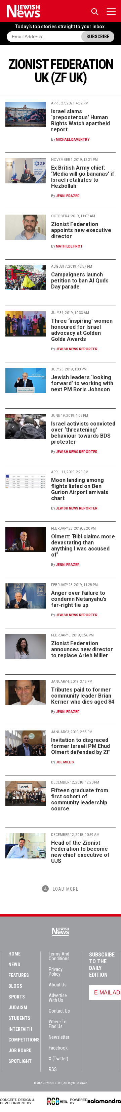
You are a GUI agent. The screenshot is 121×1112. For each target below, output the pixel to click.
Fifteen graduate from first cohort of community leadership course (79, 799)
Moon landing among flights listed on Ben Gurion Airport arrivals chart (79, 489)
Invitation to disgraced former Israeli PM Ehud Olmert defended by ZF (80, 746)
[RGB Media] (58, 1101)
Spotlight (20, 1061)
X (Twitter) (58, 1058)
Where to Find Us (58, 1024)
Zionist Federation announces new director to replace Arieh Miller (82, 649)
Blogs (15, 986)
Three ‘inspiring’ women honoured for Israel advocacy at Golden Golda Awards (82, 330)
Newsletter (59, 1037)
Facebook (58, 1048)
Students (19, 1018)
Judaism (17, 1007)
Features (18, 975)
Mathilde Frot (69, 246)
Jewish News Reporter (76, 349)
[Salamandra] (104, 1101)
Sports (16, 996)
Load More (66, 889)
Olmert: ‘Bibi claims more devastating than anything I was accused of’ (83, 545)
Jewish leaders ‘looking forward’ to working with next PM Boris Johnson (82, 383)
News (14, 964)
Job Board (20, 1050)
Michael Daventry (72, 139)
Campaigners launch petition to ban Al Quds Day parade (80, 280)
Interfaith (20, 1029)
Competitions (24, 1039)
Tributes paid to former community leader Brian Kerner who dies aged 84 (82, 695)
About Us (58, 984)
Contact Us (59, 1011)
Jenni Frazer (68, 196)
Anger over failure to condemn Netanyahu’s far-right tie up (79, 599)
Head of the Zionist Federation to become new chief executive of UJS (80, 852)
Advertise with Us (58, 998)
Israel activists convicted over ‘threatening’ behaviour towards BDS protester (83, 432)
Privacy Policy (56, 972)
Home (14, 954)
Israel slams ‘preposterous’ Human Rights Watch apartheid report (80, 120)
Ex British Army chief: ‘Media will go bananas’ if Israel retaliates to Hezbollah (82, 177)
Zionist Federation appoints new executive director (81, 230)
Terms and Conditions (59, 956)
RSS (53, 1069)
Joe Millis (65, 762)
